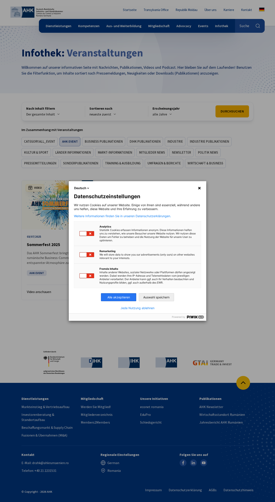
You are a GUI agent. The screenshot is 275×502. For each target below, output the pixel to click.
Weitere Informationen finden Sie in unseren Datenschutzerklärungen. (122, 216)
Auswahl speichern (156, 297)
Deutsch (80, 188)
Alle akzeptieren (118, 297)
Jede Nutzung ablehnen (137, 308)
